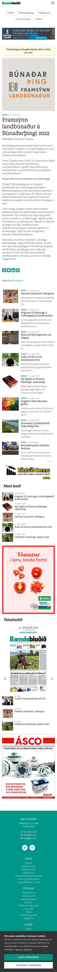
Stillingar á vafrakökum (28, 965)
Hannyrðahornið (28, 899)
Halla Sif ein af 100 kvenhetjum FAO (31, 358)
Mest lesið (12, 486)
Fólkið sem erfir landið (29, 905)
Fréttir (10, 12)
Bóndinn (28, 902)
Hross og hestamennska (28, 879)
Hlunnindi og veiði (28, 915)
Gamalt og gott (28, 866)
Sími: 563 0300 (30, 832)
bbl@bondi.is (30, 835)
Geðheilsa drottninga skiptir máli (32, 537)
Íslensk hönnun (28, 893)
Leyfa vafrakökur (28, 957)
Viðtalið (28, 912)
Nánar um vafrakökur (23, 950)
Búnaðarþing (17, 280)
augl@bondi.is (30, 838)
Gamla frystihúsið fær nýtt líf (30, 698)
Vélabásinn (28, 918)
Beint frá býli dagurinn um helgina (36, 336)
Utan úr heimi (23, 19)
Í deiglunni (44, 12)
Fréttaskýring (26, 12)
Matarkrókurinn (28, 896)
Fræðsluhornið (28, 869)
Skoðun (28, 863)
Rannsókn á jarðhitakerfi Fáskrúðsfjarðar (35, 425)
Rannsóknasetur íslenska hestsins (35, 447)
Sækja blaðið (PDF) (28, 632)
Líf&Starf (28, 888)
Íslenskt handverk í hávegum (37, 293)
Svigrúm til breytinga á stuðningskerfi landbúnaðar (37, 314)
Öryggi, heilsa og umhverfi (28, 882)
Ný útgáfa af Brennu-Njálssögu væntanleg (33, 380)
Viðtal (38, 19)
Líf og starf (28, 909)
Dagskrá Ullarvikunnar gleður (34, 403)
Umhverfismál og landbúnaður (28, 876)
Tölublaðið (12, 619)
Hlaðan (28, 929)
